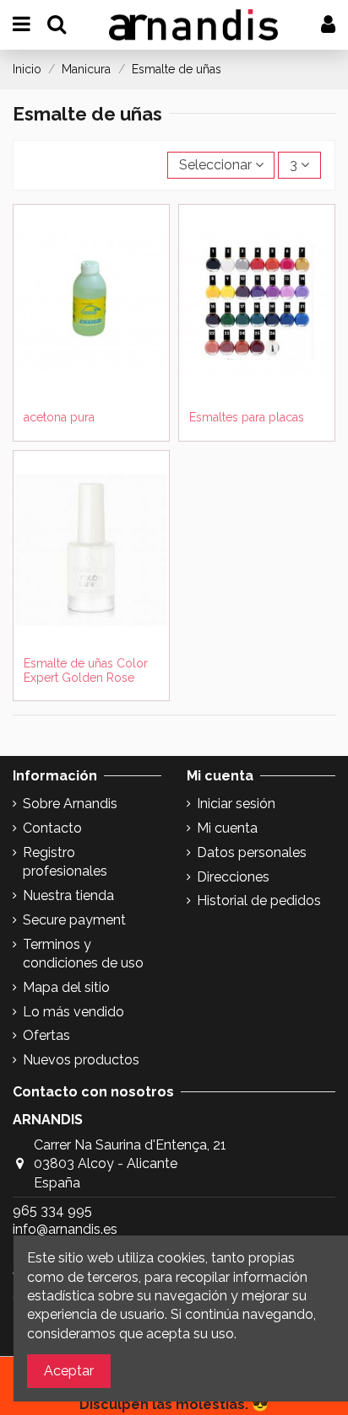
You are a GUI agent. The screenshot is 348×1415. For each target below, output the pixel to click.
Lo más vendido (73, 1012)
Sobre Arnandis (70, 804)
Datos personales (252, 852)
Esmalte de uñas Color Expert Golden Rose (86, 670)
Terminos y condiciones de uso (83, 953)
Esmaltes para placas (246, 417)
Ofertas (46, 1035)
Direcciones (233, 877)
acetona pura (59, 417)
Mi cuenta (227, 828)
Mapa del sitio (66, 987)
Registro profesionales (65, 861)
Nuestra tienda (68, 895)
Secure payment (74, 920)
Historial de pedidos (259, 900)
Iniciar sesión (236, 804)
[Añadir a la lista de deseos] (77, 381)
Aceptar (69, 1371)
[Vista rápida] (91, 408)
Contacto (52, 828)
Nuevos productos (81, 1060)
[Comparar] (104, 381)
